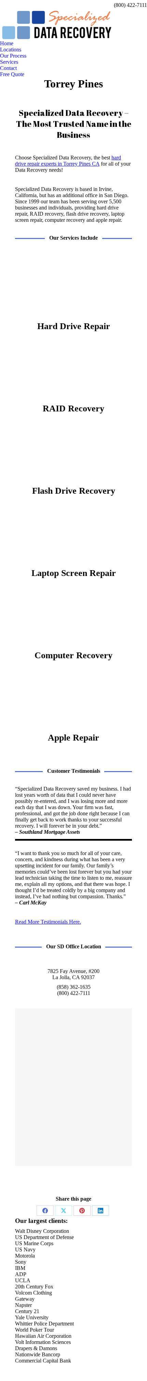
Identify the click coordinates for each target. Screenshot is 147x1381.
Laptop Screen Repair (73, 573)
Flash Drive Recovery (73, 491)
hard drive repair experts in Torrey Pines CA (68, 161)
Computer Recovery (73, 655)
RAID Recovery (73, 408)
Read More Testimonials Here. (48, 922)
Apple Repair (73, 738)
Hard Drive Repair (73, 326)
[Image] (73, 287)
